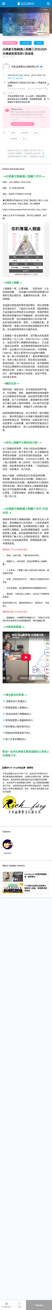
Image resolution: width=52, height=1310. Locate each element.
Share (45, 9)
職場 (35, 133)
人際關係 (13, 138)
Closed (39, 1305)
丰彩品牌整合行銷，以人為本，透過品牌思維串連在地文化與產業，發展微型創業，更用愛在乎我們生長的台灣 (27, 99)
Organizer (6, 1306)
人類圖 (12, 133)
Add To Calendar (15, 78)
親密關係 (24, 133)
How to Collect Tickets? (22, 124)
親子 (24, 138)
